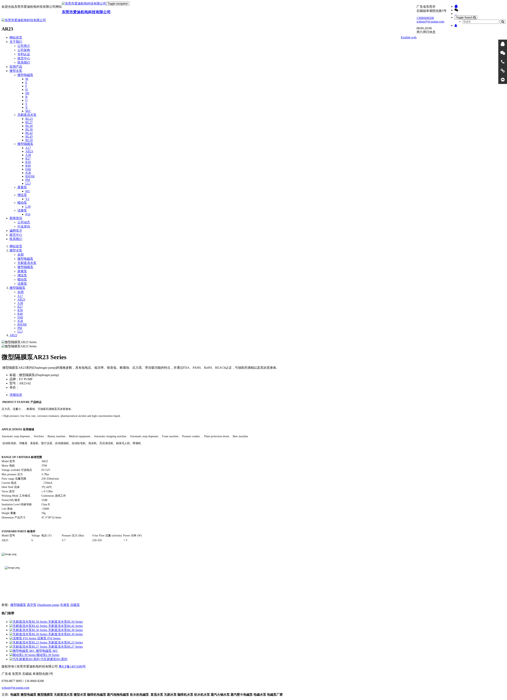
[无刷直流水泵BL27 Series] (29, 646)
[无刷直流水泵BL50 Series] (29, 621)
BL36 (29, 129)
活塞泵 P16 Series (49, 638)
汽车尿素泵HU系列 (53, 659)
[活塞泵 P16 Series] (23, 638)
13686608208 (425, 18)
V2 (27, 199)
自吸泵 (75, 605)
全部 (20, 254)
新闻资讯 (16, 218)
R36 (28, 162)
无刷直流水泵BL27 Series (65, 646)
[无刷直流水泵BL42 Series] (29, 626)
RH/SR (30, 176)
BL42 (29, 133)
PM (27, 180)
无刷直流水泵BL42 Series (65, 626)
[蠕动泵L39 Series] (23, 655)
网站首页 (16, 37)
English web (408, 37)
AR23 (29, 151)
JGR (28, 172)
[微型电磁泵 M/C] (23, 650)
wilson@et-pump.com (430, 21)
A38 (28, 155)
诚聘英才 (16, 230)
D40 (28, 169)
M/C (28, 111)
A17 (28, 148)
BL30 (29, 126)
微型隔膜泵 (25, 144)
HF (27, 93)
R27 (28, 158)
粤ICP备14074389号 (72, 666)
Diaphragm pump (48, 605)
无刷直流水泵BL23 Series (65, 642)
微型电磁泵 (25, 75)
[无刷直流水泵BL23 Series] (29, 642)
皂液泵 (65, 605)
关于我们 (16, 41)
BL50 (29, 140)
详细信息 (16, 394)
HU (27, 191)
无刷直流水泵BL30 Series (65, 634)
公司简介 (23, 46)
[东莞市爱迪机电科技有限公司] (84, 4)
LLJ (27, 183)
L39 (27, 206)
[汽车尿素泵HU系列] (25, 659)
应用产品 (16, 66)
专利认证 (23, 54)
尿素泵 (22, 187)
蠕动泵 (22, 202)
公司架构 (23, 50)
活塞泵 (22, 210)
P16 (27, 214)
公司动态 (23, 222)
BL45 (29, 136)
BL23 (29, 118)
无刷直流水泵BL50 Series (65, 621)
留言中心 (23, 58)
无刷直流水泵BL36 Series (65, 630)
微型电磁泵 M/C (47, 650)
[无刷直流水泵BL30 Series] (29, 634)
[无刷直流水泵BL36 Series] (29, 630)
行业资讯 (23, 226)
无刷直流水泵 (26, 114)
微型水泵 (16, 70)
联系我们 (23, 62)
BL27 (29, 122)
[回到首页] (502, 79)
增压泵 (22, 195)
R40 (28, 165)
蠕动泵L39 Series (47, 655)
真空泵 (31, 605)
